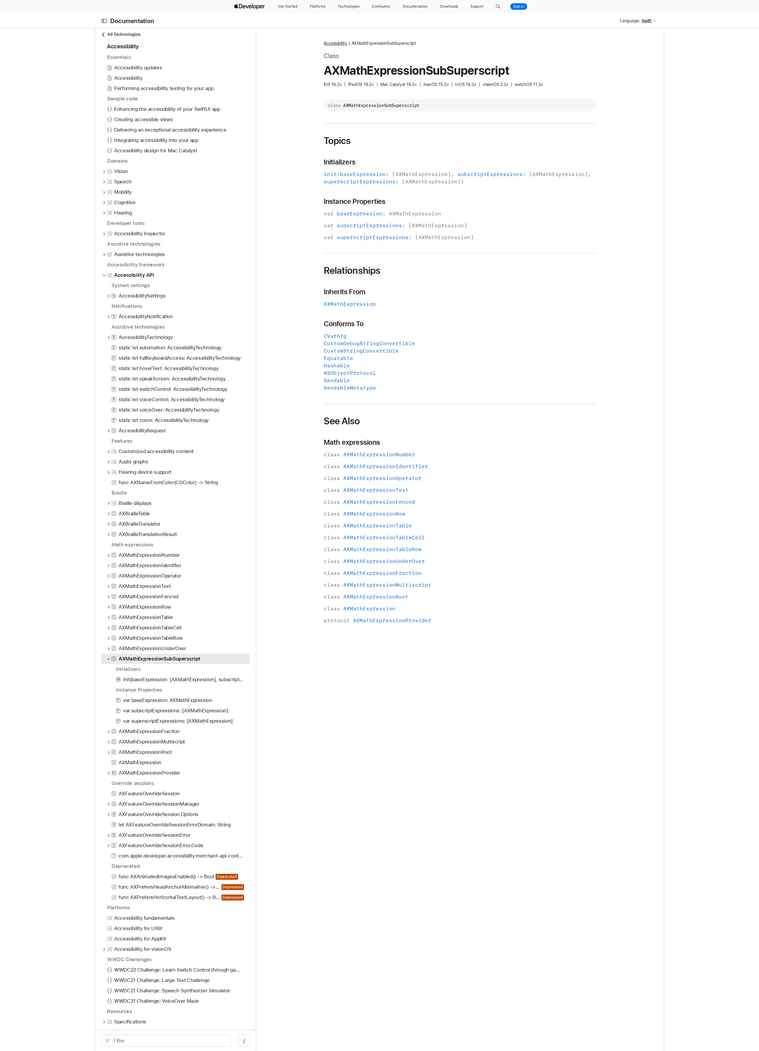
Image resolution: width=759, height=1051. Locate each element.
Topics (337, 140)
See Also (342, 421)
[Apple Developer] (250, 6)
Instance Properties (355, 201)
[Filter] (169, 1040)
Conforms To (343, 324)
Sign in (518, 6)
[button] (498, 6)
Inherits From (345, 292)
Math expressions (352, 442)
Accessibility (335, 43)
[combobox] (169, 1040)
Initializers (340, 162)
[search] (166, 1041)
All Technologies (123, 34)
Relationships (352, 270)
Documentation (132, 21)
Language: (630, 20)
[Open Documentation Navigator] (104, 21)
